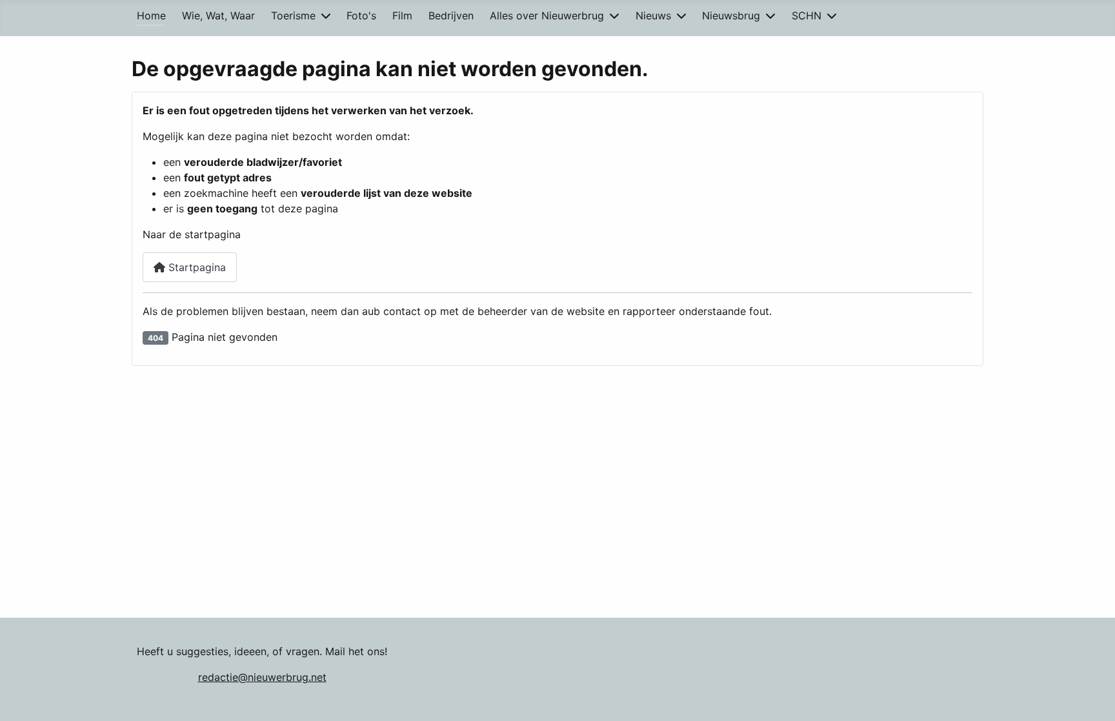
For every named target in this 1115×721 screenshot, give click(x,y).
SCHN (806, 15)
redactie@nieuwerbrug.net (262, 677)
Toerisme (293, 15)
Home (151, 15)
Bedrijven (451, 15)
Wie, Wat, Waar (218, 15)
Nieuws (653, 15)
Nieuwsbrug (731, 15)
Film (402, 15)
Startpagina (195, 267)
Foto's (361, 15)
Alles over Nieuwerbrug (547, 15)
